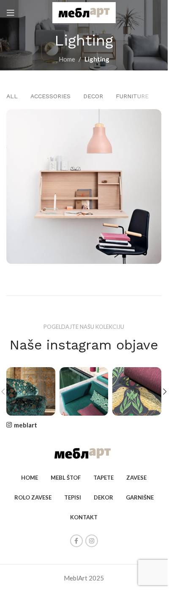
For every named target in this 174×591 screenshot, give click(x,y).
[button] (164, 391)
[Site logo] (84, 12)
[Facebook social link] (76, 541)
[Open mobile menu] (10, 12)
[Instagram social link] (91, 541)
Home (67, 59)
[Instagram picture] (30, 391)
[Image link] (84, 453)
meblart (25, 425)
